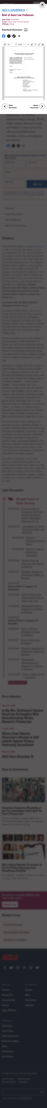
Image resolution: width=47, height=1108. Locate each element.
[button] (14, 36)
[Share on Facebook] (3, 37)
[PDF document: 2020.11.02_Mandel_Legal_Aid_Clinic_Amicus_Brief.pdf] (23, 71)
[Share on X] (9, 37)
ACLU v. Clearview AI (13, 10)
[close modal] (42, 4)
